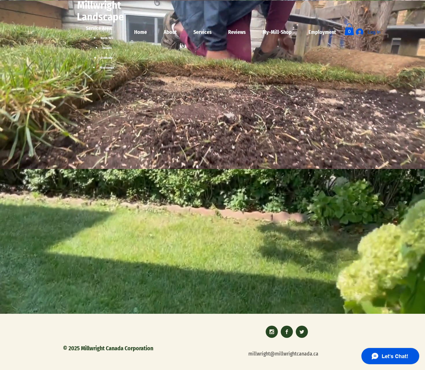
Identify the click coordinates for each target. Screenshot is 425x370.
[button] (349, 29)
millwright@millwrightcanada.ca (283, 354)
